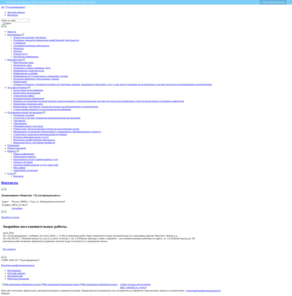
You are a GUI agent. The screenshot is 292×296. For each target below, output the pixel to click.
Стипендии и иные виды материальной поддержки (40, 134)
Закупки (17, 51)
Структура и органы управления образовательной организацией (46, 118)
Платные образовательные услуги (31, 137)
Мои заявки (19, 167)
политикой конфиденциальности (203, 290)
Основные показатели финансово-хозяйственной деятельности (46, 40)
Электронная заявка (23, 95)
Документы (19, 120)
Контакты (13, 15)
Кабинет (12, 151)
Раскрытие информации (25, 56)
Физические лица (22, 65)
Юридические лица (23, 62)
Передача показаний (18, 278)
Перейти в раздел (10, 217)
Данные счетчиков (23, 162)
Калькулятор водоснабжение (28, 90)
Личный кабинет (16, 12)
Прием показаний (16, 148)
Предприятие (14, 34)
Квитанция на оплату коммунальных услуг (35, 159)
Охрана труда (20, 54)
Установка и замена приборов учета (31, 68)
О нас (10, 173)
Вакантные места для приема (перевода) (34, 142)
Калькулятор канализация (26, 93)
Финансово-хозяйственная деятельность (34, 140)
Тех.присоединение (17, 87)
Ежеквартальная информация (28, 98)
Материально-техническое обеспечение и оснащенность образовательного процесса (57, 131)
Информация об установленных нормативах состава (40, 76)
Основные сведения (23, 115)
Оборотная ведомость (24, 156)
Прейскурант (20, 81)
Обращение (13, 145)
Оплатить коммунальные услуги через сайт (35, 165)
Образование (20, 123)
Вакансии (18, 48)
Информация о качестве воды (28, 70)
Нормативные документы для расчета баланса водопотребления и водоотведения (55, 106)
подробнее (17, 208)
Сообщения (19, 43)
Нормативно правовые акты (28, 104)
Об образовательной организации (25, 112)
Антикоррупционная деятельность (31, 45)
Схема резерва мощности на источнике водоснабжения (42, 109)
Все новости (9, 249)
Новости (11, 31)
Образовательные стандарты (28, 126)
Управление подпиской (25, 170)
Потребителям (15, 59)
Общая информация (23, 154)
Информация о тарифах (25, 73)
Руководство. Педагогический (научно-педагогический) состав (46, 129)
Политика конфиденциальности (18, 265)
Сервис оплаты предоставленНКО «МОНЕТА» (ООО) (135, 286)
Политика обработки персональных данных (36, 79)
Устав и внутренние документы (29, 37)
